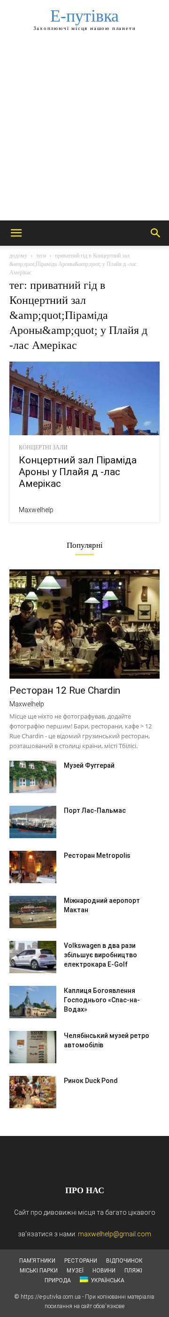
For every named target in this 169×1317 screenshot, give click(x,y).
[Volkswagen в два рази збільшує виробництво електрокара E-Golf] (32, 957)
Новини (103, 1270)
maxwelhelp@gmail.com (114, 1234)
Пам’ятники (37, 1260)
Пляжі (133, 1270)
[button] (16, 233)
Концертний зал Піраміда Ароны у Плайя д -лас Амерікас (78, 471)
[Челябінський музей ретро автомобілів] (32, 1047)
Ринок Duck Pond (91, 1080)
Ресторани (80, 1260)
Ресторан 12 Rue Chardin (64, 690)
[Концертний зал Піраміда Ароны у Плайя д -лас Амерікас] (84, 398)
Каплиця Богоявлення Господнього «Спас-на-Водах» (102, 1000)
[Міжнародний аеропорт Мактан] (32, 912)
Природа (58, 1280)
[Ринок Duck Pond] (32, 1092)
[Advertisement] (84, 131)
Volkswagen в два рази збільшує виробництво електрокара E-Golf (100, 955)
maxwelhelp (36, 510)
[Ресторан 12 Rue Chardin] (84, 624)
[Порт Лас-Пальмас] (32, 822)
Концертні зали (43, 447)
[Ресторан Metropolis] (32, 867)
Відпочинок (124, 1260)
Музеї (75, 1270)
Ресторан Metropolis (97, 855)
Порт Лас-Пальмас (95, 810)
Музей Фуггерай (89, 765)
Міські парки (39, 1270)
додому (18, 255)
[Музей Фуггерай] (32, 777)
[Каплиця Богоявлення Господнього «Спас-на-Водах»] (32, 1002)
